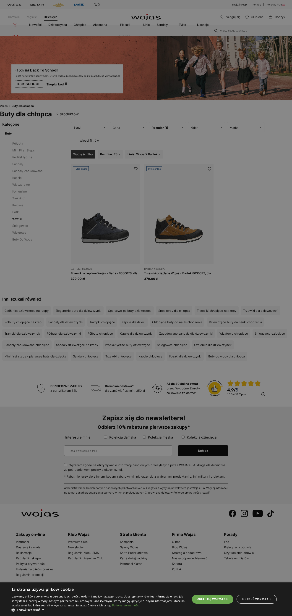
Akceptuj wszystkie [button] (212, 599)
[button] (98, 610)
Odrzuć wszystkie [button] (256, 599)
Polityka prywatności (125, 605)
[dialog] (146, 308)
